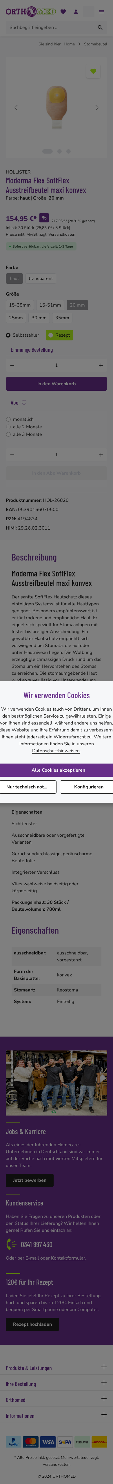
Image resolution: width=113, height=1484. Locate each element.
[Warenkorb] (88, 11)
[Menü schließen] (101, 11)
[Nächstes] (96, 108)
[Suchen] (100, 27)
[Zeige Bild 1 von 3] (47, 151)
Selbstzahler (26, 335)
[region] (56, 107)
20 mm (77, 305)
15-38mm (20, 305)
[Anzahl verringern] (12, 365)
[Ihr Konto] (76, 11)
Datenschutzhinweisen (56, 751)
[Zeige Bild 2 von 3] (59, 151)
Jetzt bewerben (29, 1180)
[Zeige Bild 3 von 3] (68, 151)
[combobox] (50, 27)
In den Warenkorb (56, 384)
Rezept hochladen (32, 1324)
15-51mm (50, 305)
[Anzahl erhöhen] (101, 365)
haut (14, 278)
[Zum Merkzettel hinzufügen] (93, 71)
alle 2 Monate (27, 427)
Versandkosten (56, 1464)
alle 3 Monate (27, 434)
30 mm (39, 318)
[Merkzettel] (63, 11)
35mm (62, 318)
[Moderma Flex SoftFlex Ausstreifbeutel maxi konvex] (56, 108)
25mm (16, 318)
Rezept (62, 335)
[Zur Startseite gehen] (31, 11)
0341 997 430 (36, 1244)
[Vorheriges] (16, 108)
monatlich (23, 419)
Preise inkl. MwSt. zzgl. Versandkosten (40, 234)
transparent (41, 278)
